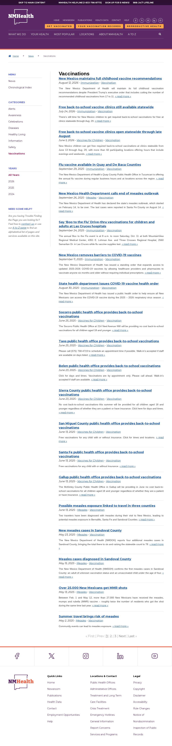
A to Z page (19, 227)
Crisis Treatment (99, 708)
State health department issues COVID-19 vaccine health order (109, 284)
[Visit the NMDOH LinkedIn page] (154, 20)
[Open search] (160, 34)
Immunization (90, 82)
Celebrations (15, 121)
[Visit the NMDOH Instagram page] (148, 20)
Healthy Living (16, 134)
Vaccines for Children (90, 140)
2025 (11, 187)
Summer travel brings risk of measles (89, 616)
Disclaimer (139, 695)
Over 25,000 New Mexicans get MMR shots (93, 588)
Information (15, 140)
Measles (91, 197)
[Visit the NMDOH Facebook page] (136, 20)
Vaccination (108, 82)
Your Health (40, 34)
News (31, 56)
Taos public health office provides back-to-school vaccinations (109, 341)
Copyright (139, 688)
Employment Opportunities (63, 714)
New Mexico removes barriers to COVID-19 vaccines (100, 255)
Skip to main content (31, 2)
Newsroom (68, 20)
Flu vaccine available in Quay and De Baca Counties (100, 165)
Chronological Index (20, 87)
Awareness (14, 115)
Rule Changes (141, 708)
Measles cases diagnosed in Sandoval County (95, 559)
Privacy (137, 682)
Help (126, 20)
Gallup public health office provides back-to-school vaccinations (110, 477)
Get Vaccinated (59, 26)
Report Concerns (100, 727)
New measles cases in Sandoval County (90, 530)
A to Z (132, 34)
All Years (13, 174)
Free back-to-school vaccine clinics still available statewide (106, 107)
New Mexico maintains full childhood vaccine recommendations (110, 78)
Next (122, 636)
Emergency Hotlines (102, 714)
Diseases (13, 128)
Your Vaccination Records (99, 26)
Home (56, 20)
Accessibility (140, 701)
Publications (85, 20)
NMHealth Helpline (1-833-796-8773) (80, 2)
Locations (86, 34)
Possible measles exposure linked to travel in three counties (107, 506)
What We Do (17, 34)
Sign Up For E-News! (117, 2)
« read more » (123, 96)
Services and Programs (103, 734)
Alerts (11, 108)
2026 (11, 181)
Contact (116, 20)
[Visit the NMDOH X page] (142, 20)
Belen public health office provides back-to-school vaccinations (109, 366)
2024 (11, 194)
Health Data (102, 20)
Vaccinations (16, 153)
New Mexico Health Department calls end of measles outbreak (109, 193)
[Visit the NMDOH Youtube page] (160, 20)
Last (131, 636)
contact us (27, 223)
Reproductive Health (144, 26)
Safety (12, 147)
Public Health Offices (102, 682)
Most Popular (64, 34)
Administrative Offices (103, 688)
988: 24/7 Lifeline (143, 2)
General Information (102, 721)
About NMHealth (111, 34)
